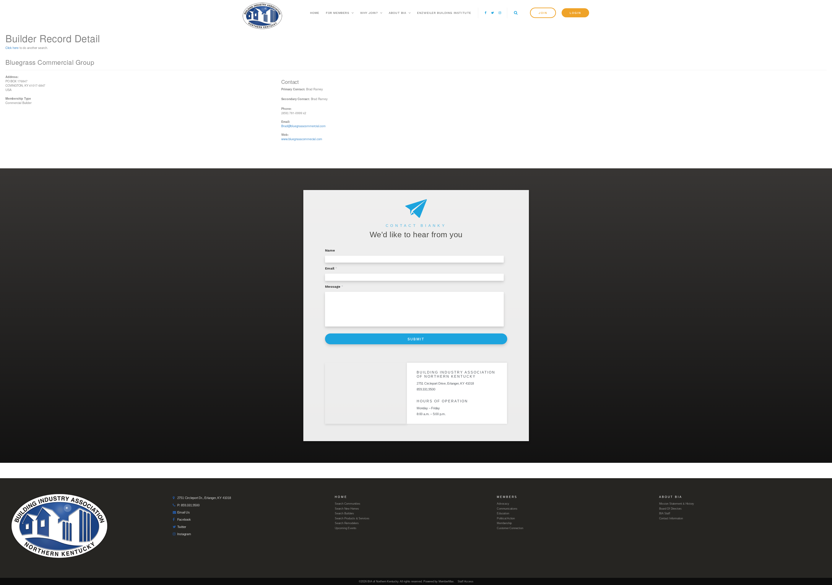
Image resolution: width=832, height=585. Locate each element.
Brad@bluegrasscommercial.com (303, 126)
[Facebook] (486, 13)
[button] (543, 13)
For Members (337, 13)
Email (331, 268)
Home (314, 13)
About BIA (397, 13)
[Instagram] (500, 13)
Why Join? (369, 13)
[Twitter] (493, 13)
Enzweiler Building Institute (444, 13)
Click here (12, 48)
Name (330, 250)
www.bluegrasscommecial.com (301, 139)
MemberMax (446, 581)
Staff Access (465, 581)
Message (334, 286)
